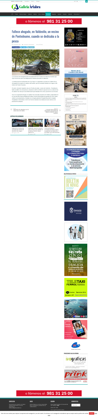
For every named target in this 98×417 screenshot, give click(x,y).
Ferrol (16, 14)
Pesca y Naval (23, 14)
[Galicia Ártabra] (26, 7)
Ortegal (37, 1)
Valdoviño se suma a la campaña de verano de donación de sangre (18, 130)
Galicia (35, 14)
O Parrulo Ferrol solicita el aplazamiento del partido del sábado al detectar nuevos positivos (51, 111)
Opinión (59, 14)
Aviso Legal (53, 409)
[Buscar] (86, 1)
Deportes (54, 14)
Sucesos (48, 14)
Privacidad (58, 409)
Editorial (70, 14)
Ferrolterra (27, 1)
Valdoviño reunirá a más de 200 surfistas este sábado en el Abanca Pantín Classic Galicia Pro (35, 130)
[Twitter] (77, 1)
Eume (32, 1)
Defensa (30, 14)
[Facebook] (75, 1)
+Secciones (76, 14)
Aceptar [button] (91, 413)
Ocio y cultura (41, 14)
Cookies (62, 409)
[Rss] (74, 1)
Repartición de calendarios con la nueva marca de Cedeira (21, 109)
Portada (12, 14)
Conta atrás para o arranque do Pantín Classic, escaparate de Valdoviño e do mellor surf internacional (51, 130)
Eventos (65, 14)
